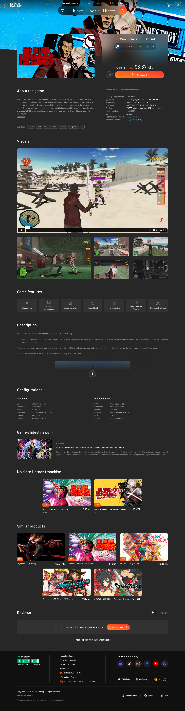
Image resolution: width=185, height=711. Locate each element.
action (31, 127)
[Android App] (142, 679)
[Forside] (12, 5)
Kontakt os (64, 668)
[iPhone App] (124, 679)
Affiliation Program (67, 664)
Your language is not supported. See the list (143, 99)
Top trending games (70, 3)
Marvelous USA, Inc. (147, 108)
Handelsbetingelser (68, 656)
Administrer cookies (25, 696)
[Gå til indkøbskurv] (169, 5)
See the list (130, 96)
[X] (129, 663)
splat (39, 127)
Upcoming (101, 3)
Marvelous (160, 108)
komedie (63, 127)
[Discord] (120, 663)
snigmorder (74, 127)
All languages (162, 612)
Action (129, 114)
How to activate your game (137, 102)
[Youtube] (155, 663)
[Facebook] (146, 663)
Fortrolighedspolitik (68, 660)
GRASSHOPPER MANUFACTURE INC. (141, 105)
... (82, 127)
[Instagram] (138, 663)
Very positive (131, 117)
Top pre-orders (87, 3)
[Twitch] (164, 663)
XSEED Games (132, 108)
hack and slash (50, 127)
